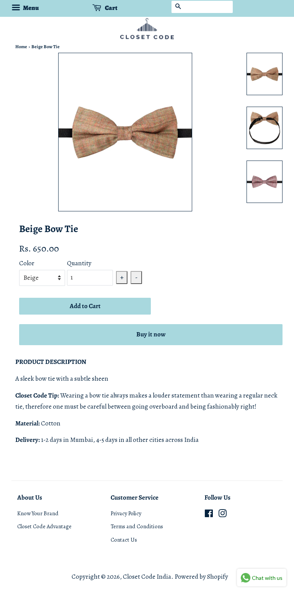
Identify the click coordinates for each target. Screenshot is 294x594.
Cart (111, 7)
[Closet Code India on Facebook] (208, 515)
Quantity (79, 263)
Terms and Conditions (137, 526)
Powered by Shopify (201, 576)
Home (21, 47)
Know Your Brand (38, 513)
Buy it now (151, 334)
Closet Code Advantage (44, 526)
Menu (30, 7)
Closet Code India (147, 576)
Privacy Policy (126, 513)
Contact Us (124, 540)
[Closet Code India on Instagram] (222, 515)
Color (26, 263)
